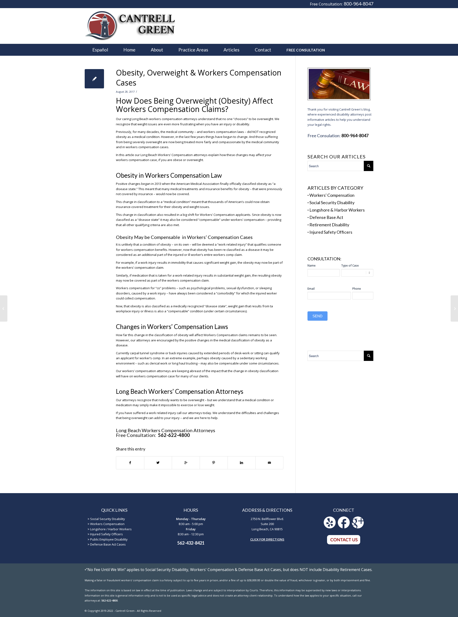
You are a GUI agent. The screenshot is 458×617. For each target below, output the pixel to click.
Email (311, 289)
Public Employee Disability (109, 539)
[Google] (358, 527)
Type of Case (350, 265)
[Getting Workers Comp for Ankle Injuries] (3, 308)
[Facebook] (344, 527)
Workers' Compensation (331, 195)
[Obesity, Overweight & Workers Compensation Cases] (94, 78)
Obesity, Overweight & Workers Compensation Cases (198, 77)
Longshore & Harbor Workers (337, 209)
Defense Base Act (326, 217)
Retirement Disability (329, 224)
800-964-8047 (358, 3)
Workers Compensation (107, 524)
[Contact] (343, 543)
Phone (356, 289)
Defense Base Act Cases (108, 544)
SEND (317, 316)
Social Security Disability (331, 202)
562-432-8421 (190, 543)
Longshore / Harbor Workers (111, 529)
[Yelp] (330, 527)
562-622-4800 (173, 435)
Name (311, 265)
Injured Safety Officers (330, 232)
